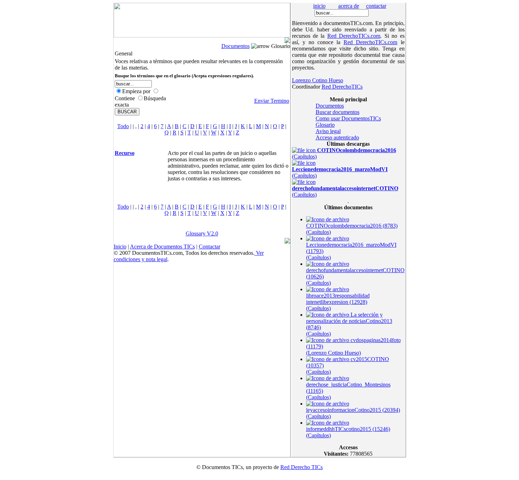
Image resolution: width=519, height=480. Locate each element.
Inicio (120, 247)
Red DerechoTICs (342, 87)
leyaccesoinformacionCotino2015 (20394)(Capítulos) (353, 413)
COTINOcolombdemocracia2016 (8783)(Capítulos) (352, 229)
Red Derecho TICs (301, 467)
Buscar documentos (337, 112)
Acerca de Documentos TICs (162, 247)
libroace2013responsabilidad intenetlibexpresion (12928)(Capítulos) (338, 302)
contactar (376, 6)
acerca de (348, 6)
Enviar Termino (271, 101)
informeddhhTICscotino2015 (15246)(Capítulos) (348, 432)
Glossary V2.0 (202, 233)
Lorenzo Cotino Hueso (317, 80)
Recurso (125, 153)
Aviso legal (328, 131)
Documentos (235, 46)
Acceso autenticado (337, 137)
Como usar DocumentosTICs (348, 118)
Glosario (325, 125)
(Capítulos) (340, 172)
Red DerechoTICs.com (353, 36)
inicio (319, 6)
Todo (123, 126)
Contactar (209, 247)
